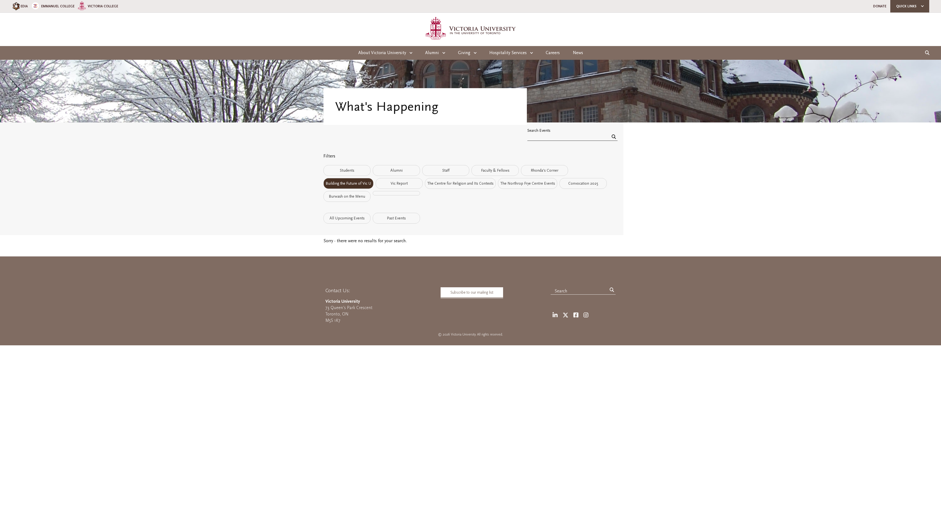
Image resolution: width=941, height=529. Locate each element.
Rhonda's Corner (544, 170)
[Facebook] (575, 315)
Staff (445, 170)
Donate (879, 6)
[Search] (614, 137)
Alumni (396, 170)
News (578, 52)
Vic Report (399, 183)
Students (347, 170)
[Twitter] (565, 315)
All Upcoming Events (347, 218)
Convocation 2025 (583, 183)
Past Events (396, 218)
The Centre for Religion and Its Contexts (460, 183)
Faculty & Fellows (495, 170)
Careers (553, 52)
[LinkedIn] (555, 315)
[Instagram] (586, 315)
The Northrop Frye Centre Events (527, 183)
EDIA (24, 6)
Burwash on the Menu (347, 196)
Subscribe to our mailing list (471, 292)
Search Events (538, 130)
